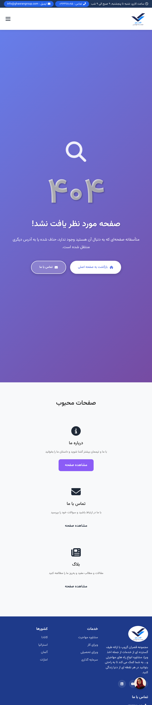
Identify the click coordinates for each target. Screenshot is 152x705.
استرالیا (43, 645)
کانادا (44, 637)
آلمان (44, 652)
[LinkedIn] (122, 684)
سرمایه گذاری (89, 659)
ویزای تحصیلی (89, 652)
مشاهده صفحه (76, 465)
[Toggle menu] (8, 18)
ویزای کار (92, 645)
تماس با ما (46, 267)
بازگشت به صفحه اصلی (93, 267)
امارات (44, 659)
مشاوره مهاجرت (88, 637)
